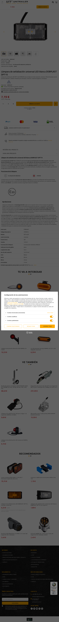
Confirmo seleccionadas (13, 326)
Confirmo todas (47, 326)
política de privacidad (12, 302)
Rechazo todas (31, 326)
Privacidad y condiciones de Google (15, 303)
